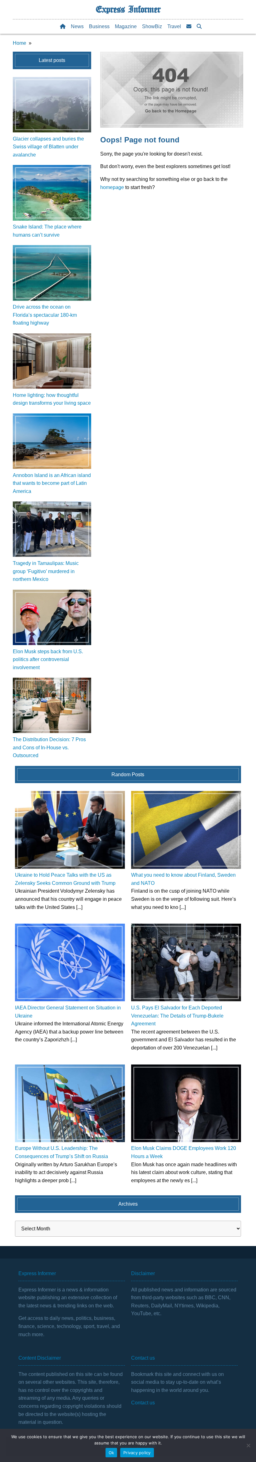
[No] (248, 1445)
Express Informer (128, 9)
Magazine (126, 26)
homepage (112, 187)
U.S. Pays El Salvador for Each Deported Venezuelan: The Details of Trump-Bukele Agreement (177, 1015)
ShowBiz (152, 26)
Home (19, 43)
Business (99, 26)
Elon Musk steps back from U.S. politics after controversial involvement (48, 659)
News (77, 26)
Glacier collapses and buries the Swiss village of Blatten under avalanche (48, 146)
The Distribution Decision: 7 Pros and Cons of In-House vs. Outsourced (49, 747)
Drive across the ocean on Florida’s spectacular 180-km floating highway (45, 315)
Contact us (143, 1402)
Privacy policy (137, 1452)
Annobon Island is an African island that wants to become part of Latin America (52, 483)
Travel (174, 26)
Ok (111, 1452)
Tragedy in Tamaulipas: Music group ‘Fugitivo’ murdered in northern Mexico (46, 571)
